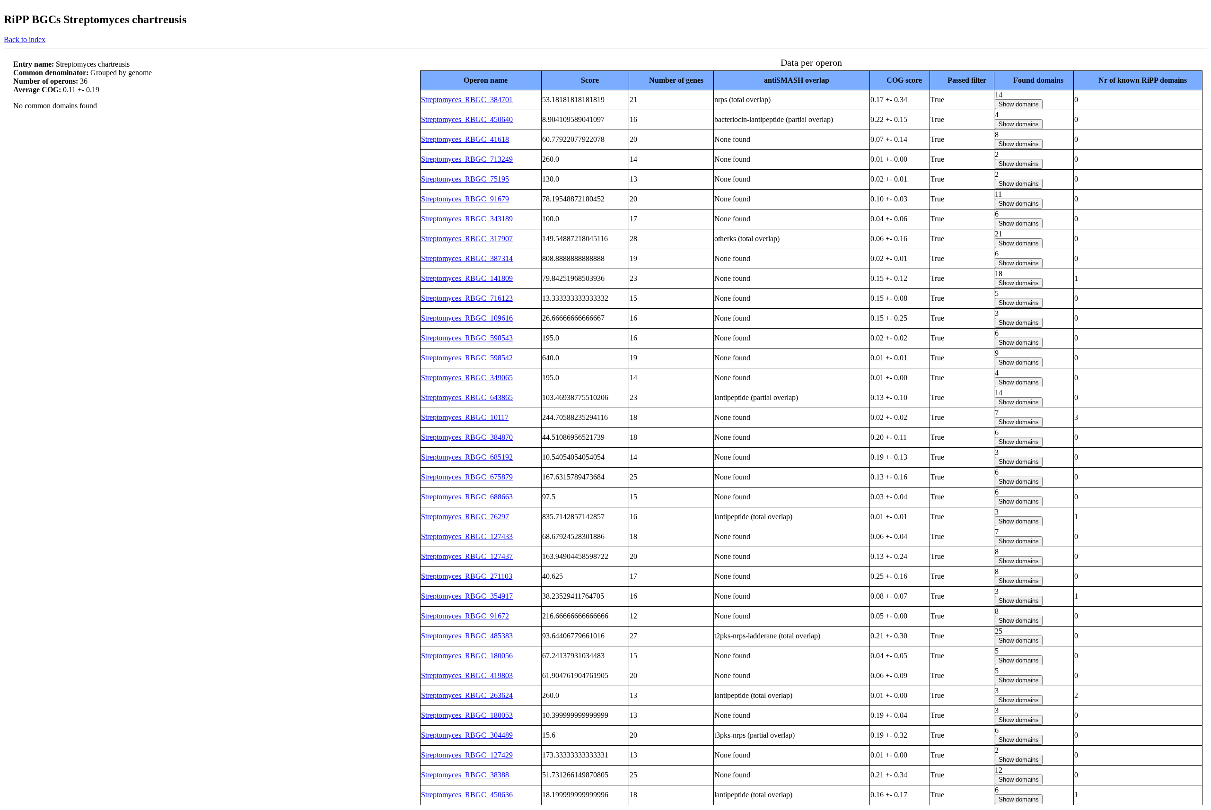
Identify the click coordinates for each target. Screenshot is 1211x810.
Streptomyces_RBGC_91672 (465, 616)
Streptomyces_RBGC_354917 (467, 596)
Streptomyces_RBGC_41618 (465, 139)
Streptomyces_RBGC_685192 (467, 457)
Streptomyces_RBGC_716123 (467, 298)
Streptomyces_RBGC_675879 (467, 477)
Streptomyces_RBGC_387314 (467, 258)
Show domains (1019, 104)
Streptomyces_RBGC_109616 (467, 318)
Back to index (24, 39)
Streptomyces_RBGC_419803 (467, 675)
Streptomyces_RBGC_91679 (465, 199)
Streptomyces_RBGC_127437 (467, 556)
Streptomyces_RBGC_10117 (465, 417)
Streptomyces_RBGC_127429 (467, 755)
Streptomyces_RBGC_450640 (467, 119)
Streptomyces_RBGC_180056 (467, 656)
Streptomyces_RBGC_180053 (467, 715)
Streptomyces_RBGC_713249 (467, 159)
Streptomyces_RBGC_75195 (465, 179)
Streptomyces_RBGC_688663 (467, 497)
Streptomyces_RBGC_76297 (465, 517)
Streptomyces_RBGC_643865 (467, 397)
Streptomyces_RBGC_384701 (467, 100)
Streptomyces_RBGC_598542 (467, 358)
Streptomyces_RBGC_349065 (467, 378)
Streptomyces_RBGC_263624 (467, 695)
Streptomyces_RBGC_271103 (466, 576)
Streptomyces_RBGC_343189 (467, 219)
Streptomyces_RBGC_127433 (467, 536)
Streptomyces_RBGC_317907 (467, 239)
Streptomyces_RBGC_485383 (467, 636)
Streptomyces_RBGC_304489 (467, 735)
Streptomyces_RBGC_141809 (467, 278)
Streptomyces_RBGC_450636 (467, 795)
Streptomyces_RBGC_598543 (467, 338)
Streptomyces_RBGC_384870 (467, 437)
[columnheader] (481, 80)
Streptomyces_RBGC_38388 (465, 775)
